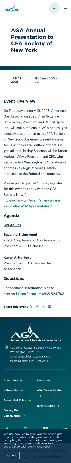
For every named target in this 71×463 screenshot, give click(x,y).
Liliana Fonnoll (27, 294)
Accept (12, 455)
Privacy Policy (42, 446)
